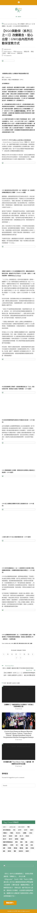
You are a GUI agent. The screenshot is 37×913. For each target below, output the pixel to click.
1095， (5, 827)
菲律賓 (9, 848)
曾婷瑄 (16, 839)
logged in (11, 777)
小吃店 (30, 833)
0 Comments (7, 55)
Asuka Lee (7, 643)
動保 (15, 643)
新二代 (21, 836)
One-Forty (21, 827)
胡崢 (4, 848)
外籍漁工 (5, 833)
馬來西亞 (21, 851)
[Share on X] (3, 654)
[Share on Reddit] (28, 654)
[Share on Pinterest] (12, 654)
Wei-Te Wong (17, 275)
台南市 (31, 830)
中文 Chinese (8, 51)
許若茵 (32, 848)
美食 (32, 845)
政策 (20, 643)
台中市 (19, 830)
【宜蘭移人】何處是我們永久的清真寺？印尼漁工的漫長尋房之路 (18, 705)
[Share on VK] (24, 654)
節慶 (22, 845)
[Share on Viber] (20, 654)
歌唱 (16, 842)
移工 (29, 643)
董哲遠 (21, 848)
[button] (10, 903)
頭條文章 (19, 53)
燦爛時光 (5, 845)
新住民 (22, 643)
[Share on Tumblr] (32, 654)
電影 (15, 851)
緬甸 (27, 845)
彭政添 (10, 836)
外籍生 (11, 833)
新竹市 (10, 839)
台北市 (25, 830)
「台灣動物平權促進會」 (19, 111)
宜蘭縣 (24, 833)
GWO (12, 643)
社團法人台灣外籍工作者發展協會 (22, 140)
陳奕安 (9, 851)
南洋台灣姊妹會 (6, 830)
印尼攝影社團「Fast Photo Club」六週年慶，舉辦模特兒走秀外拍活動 (18, 763)
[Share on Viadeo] (16, 658)
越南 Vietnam (11, 53)
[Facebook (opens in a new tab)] (18, 2)
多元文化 (18, 833)
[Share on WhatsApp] (20, 658)
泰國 (21, 842)
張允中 (4, 836)
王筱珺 (11, 845)
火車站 (31, 842)
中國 (28, 827)
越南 (31, 643)
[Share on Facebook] (8, 654)
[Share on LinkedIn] (16, 654)
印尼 (17, 643)
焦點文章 (26, 51)
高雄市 (27, 851)
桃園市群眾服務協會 (8, 842)
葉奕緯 (15, 848)
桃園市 (22, 839)
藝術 (27, 848)
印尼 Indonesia (18, 51)
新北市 (26, 643)
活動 (26, 842)
